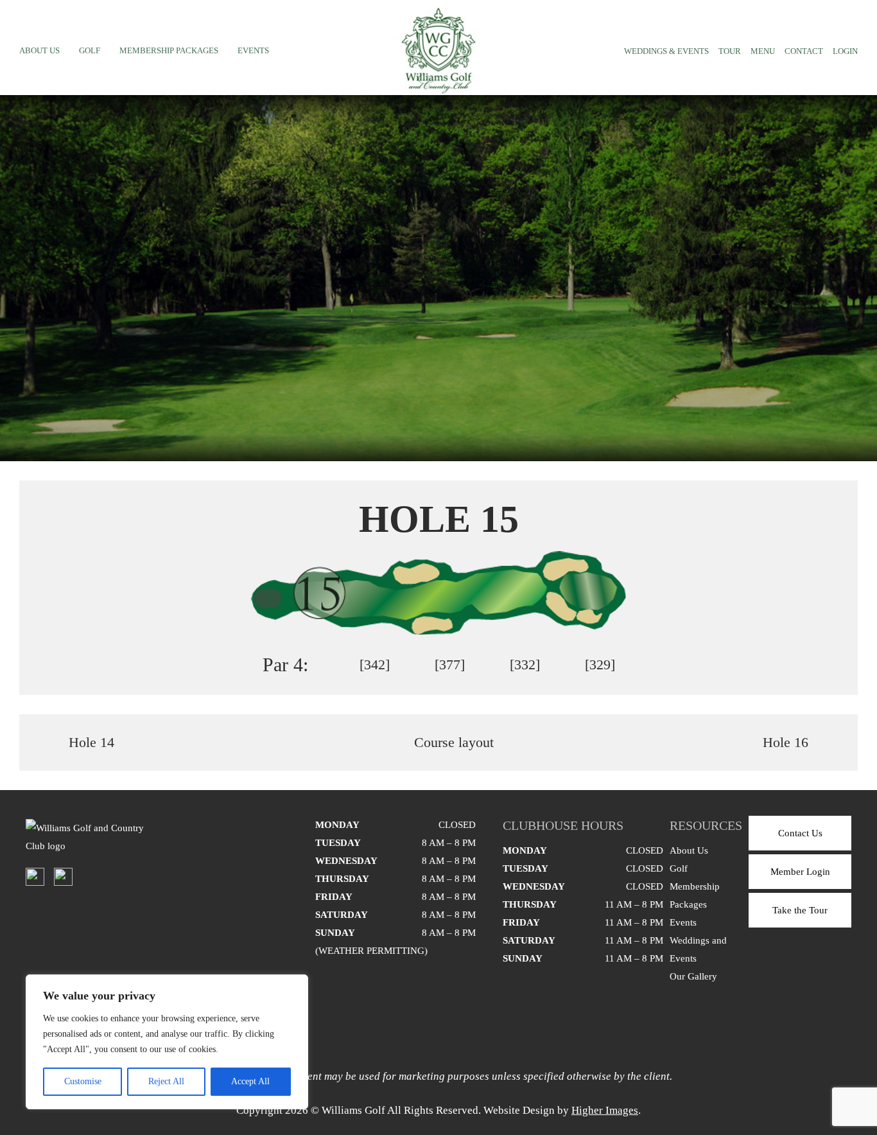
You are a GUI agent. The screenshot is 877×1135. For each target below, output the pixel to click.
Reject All (166, 1081)
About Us (39, 50)
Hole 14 (91, 742)
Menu (763, 51)
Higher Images (604, 1110)
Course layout (454, 742)
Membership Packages (168, 50)
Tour (729, 51)
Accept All (250, 1081)
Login (845, 51)
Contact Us (800, 833)
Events (253, 50)
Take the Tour (800, 910)
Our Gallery (693, 976)
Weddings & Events (666, 51)
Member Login (800, 872)
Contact (804, 51)
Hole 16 (785, 742)
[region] (167, 1041)
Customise (82, 1081)
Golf (89, 50)
